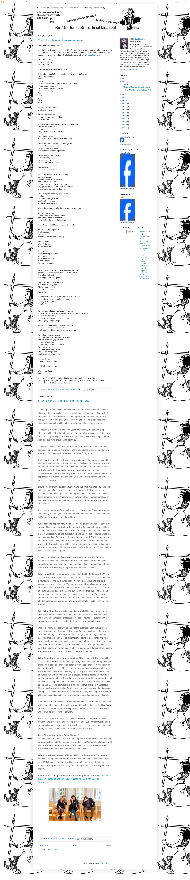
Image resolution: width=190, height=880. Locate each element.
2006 (124, 122)
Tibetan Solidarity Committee (143, 264)
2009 (124, 113)
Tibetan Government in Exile (145, 257)
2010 (124, 110)
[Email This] (83, 389)
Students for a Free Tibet (144, 249)
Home (75, 846)
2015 (124, 94)
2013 (124, 101)
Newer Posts (43, 846)
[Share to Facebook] (90, 389)
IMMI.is (122, 198)
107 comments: (71, 389)
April (125, 84)
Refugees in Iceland (144, 242)
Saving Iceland (145, 246)
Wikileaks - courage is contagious (143, 270)
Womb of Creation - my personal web (144, 276)
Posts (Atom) (52, 849)
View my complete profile (128, 69)
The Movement (145, 253)
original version (92, 55)
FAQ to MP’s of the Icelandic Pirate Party (63, 400)
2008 (124, 116)
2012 (124, 104)
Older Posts (107, 846)
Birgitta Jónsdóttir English (127, 137)
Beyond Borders (145, 231)
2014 (124, 98)
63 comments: (70, 838)
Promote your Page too (127, 188)
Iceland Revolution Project (65, 778)
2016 (124, 82)
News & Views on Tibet (145, 237)
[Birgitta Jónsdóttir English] (122, 142)
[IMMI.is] (127, 220)
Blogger (104, 863)
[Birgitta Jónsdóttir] (127, 186)
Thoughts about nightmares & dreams (61, 40)
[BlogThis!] (85, 389)
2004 (124, 128)
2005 (124, 125)
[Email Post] (78, 389)
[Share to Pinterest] (93, 389)
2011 (124, 107)
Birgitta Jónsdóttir (139, 39)
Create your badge (125, 144)
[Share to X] (88, 389)
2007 (124, 119)
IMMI (103, 775)
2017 (124, 79)
